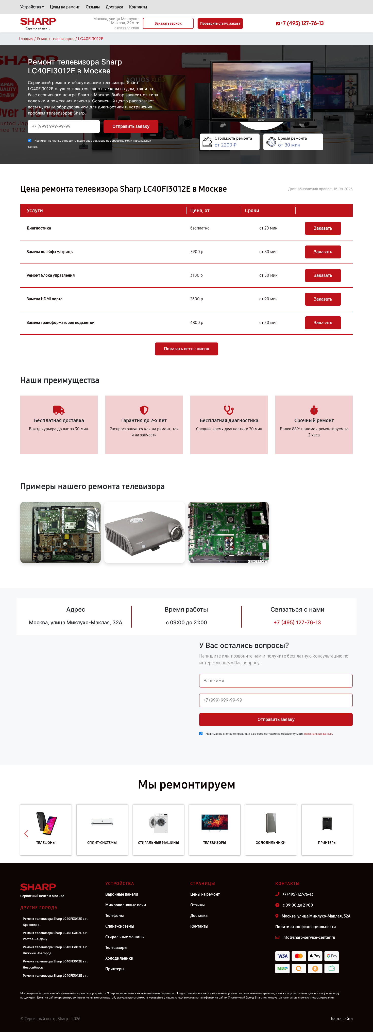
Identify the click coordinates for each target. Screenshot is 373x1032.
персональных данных (318, 733)
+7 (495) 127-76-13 (297, 622)
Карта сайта (342, 1018)
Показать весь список (186, 349)
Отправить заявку (130, 126)
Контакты (138, 7)
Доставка (114, 7)
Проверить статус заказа (220, 23)
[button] (26, 833)
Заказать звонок (168, 23)
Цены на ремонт (65, 7)
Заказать (323, 228)
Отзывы (93, 7)
